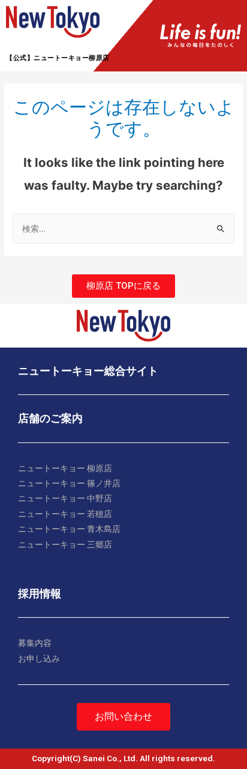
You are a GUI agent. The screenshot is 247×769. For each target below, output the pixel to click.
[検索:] (123, 229)
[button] (123, 286)
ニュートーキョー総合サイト (88, 370)
